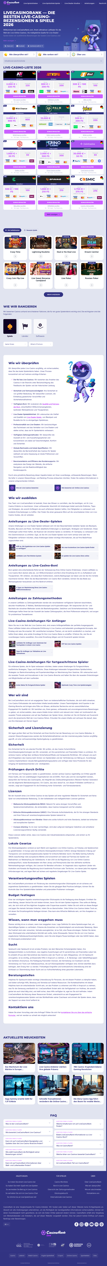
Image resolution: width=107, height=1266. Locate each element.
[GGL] (24, 1251)
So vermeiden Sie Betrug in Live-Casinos (21, 1195)
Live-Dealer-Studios (72, 3)
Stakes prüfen (20, 170)
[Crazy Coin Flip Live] (15, 275)
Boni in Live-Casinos (61, 1191)
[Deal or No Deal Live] (66, 248)
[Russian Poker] (92, 275)
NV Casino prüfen (19, 100)
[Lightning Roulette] (41, 248)
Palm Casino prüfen (53, 135)
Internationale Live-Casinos (60, 1202)
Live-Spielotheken (31, 3)
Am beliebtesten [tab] (14, 230)
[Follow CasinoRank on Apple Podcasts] (101, 1230)
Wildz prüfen (87, 135)
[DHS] (52, 1251)
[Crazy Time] (15, 248)
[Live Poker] (66, 275)
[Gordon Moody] (75, 1251)
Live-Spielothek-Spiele (51, 3)
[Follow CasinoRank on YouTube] (91, 1230)
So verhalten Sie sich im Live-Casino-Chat (21, 1199)
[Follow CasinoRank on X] (86, 1230)
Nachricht (103, 3)
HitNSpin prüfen (53, 100)
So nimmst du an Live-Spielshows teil (21, 1202)
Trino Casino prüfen (54, 170)
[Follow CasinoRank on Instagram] (81, 1230)
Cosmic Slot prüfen (87, 206)
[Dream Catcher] (92, 248)
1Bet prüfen (87, 100)
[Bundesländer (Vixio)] (40, 1251)
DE (6, 1230)
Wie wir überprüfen (92, 1191)
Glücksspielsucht (61, 1199)
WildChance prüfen (19, 135)
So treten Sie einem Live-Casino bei (21, 1187)
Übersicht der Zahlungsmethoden (60, 1195)
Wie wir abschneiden (92, 1195)
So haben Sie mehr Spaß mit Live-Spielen (21, 1191)
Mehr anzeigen (52, 214)
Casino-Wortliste (60, 1187)
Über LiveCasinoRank (92, 1187)
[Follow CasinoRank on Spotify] (96, 1230)
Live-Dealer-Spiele (34, 417)
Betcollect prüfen (20, 206)
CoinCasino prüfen (87, 170)
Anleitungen (89, 3)
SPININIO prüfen (53, 206)
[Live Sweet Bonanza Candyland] (41, 275)
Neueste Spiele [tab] (31, 230)
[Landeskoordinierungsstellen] (62, 1251)
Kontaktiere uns (92, 1199)
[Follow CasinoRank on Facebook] (76, 1230)
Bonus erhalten (19, 96)
